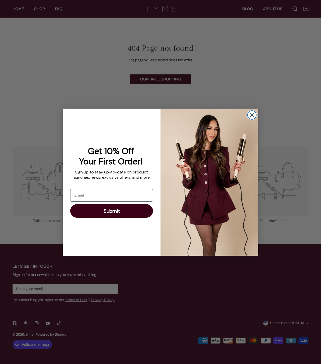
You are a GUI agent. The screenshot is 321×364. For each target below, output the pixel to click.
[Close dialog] (252, 115)
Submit (112, 211)
